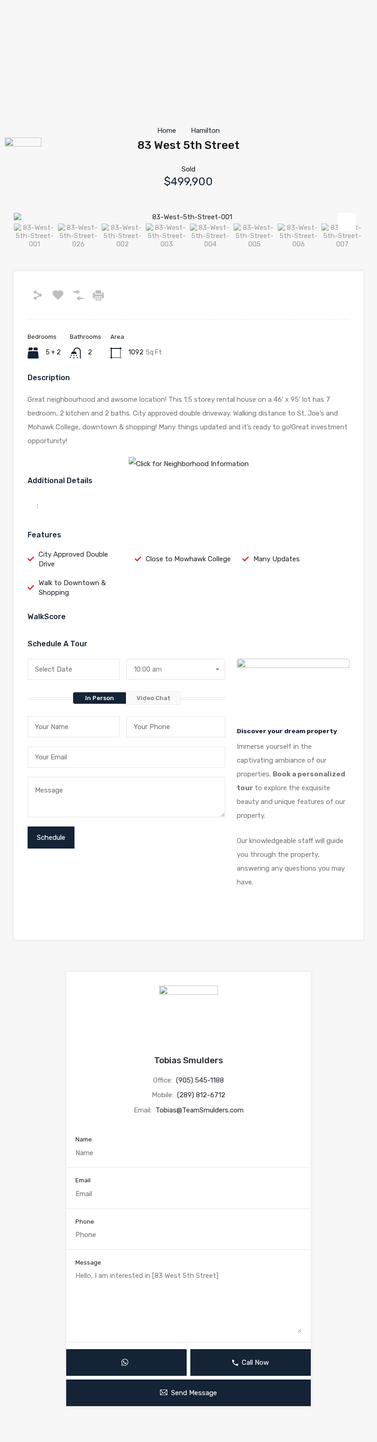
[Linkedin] (16, 115)
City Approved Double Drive (73, 559)
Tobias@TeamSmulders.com (199, 1110)
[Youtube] (16, 91)
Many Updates (276, 559)
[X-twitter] (16, 66)
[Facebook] (16, 41)
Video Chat (154, 698)
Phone (84, 1221)
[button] (23, 21)
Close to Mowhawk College (188, 559)
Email (83, 1180)
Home (166, 130)
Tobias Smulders (188, 1060)
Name (83, 1139)
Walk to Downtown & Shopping (72, 588)
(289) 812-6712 (201, 1095)
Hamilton (205, 130)
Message (88, 1262)
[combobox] (175, 669)
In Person (99, 698)
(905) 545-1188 (200, 1080)
